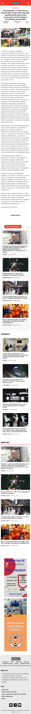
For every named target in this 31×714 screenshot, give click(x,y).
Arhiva (4, 698)
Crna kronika (6, 385)
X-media (17, 712)
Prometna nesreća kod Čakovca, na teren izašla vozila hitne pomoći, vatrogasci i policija (14, 405)
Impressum (5, 689)
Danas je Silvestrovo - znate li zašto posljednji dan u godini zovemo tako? (13, 274)
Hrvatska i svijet (7, 277)
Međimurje (5, 409)
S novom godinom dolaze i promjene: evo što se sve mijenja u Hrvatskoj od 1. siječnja (15, 297)
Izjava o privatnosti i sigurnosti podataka (14, 694)
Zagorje (5, 254)
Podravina (15, 8)
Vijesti (12, 661)
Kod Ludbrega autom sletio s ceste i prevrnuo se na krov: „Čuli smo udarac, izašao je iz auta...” (14, 381)
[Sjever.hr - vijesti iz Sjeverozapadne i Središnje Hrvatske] (15, 3)
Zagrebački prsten (25, 663)
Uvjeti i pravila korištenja (9, 692)
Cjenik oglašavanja (7, 696)
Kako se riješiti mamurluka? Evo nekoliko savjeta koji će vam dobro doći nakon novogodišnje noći (15, 321)
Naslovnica (6, 661)
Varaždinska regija (7, 663)
